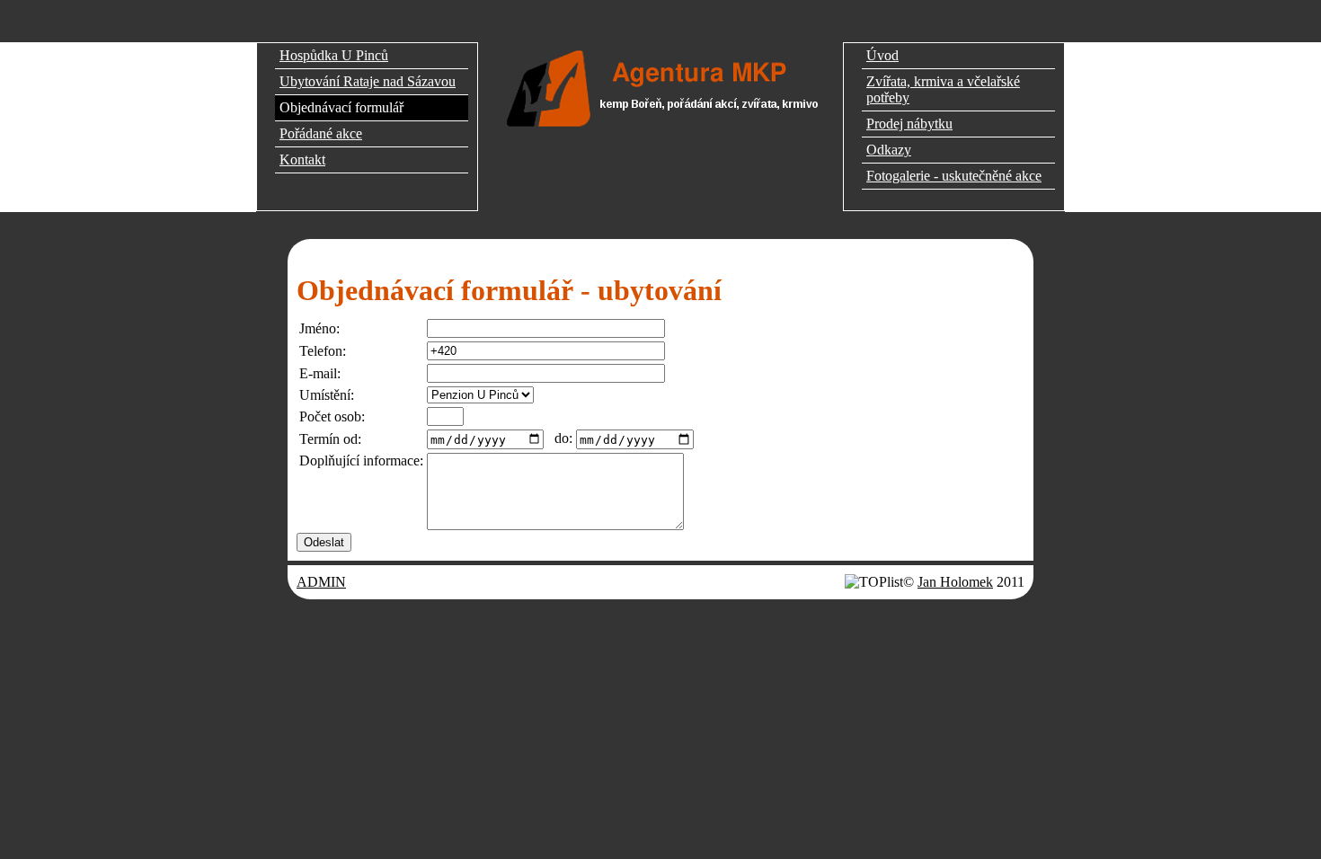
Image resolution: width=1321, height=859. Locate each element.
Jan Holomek (955, 581)
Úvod (882, 55)
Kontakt (302, 159)
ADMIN (321, 581)
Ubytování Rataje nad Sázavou (367, 81)
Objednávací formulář (341, 107)
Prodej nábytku (909, 123)
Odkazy (888, 149)
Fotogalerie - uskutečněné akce (954, 175)
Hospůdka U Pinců (333, 55)
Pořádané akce (320, 133)
